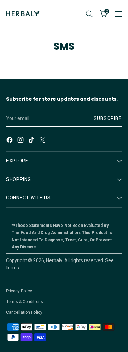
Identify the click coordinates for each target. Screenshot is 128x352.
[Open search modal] (89, 14)
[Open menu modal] (118, 14)
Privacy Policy (19, 291)
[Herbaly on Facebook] (10, 140)
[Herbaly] (23, 13)
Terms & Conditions (24, 301)
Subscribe (108, 118)
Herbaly (54, 260)
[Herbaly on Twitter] (43, 140)
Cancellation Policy (24, 312)
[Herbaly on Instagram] (21, 140)
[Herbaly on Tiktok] (32, 140)
